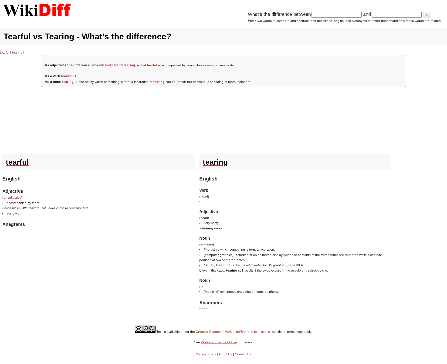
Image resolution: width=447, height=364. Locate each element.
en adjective (12, 197)
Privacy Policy (206, 354)
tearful (4, 52)
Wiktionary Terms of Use (219, 342)
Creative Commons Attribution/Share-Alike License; (233, 331)
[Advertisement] (223, 119)
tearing (17, 52)
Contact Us (243, 354)
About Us (225, 354)
